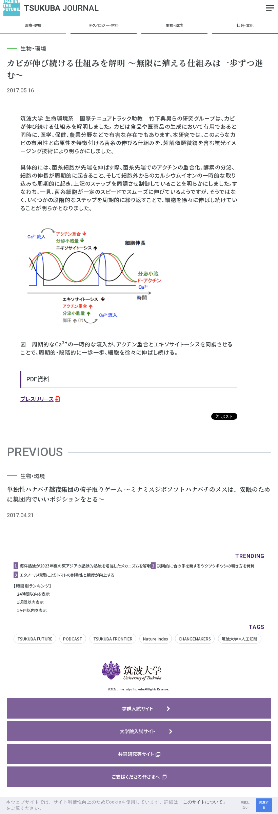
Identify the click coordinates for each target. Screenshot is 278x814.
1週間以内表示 (30, 602)
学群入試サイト (137, 708)
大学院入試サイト (138, 731)
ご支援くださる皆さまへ (136, 776)
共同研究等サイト (136, 753)
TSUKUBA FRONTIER (113, 638)
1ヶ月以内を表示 (32, 610)
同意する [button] (264, 805)
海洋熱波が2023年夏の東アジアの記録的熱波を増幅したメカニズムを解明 (85, 565)
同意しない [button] (245, 805)
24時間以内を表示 (33, 594)
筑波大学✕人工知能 (240, 638)
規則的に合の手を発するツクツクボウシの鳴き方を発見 (206, 565)
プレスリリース (37, 399)
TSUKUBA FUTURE (35, 638)
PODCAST (72, 638)
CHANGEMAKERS (195, 638)
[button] (46, 809)
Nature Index (155, 638)
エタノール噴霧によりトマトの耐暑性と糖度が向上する (67, 575)
